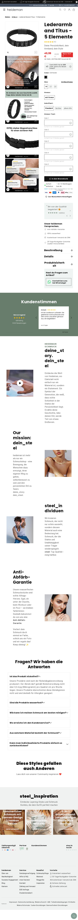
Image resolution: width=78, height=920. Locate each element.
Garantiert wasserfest (61, 873)
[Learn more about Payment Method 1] (46, 192)
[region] (54, 317)
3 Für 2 (14, 17)
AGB (48, 902)
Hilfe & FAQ (23, 877)
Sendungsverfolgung (27, 873)
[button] (4, 9)
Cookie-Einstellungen (38, 905)
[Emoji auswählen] (70, 123)
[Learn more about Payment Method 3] (54, 192)
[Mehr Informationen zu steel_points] (70, 66)
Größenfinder (67, 82)
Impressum (13, 902)
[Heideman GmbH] (14, 10)
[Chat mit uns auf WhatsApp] (74, 916)
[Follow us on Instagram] (66, 849)
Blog (3, 883)
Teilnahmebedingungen (59, 902)
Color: (46, 73)
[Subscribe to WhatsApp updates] (72, 849)
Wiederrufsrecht (41, 902)
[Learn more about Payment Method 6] (67, 192)
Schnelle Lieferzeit (59, 886)
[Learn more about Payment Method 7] (71, 192)
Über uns (5, 873)
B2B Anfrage (24, 890)
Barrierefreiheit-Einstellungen (57, 905)
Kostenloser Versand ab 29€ (64, 880)
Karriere (5, 886)
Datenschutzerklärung (26, 902)
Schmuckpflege (42, 873)
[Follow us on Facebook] (68, 849)
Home (7, 17)
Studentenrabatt (25, 893)
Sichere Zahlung (59, 883)
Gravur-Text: (49, 114)
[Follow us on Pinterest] (70, 849)
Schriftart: (48, 103)
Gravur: (47, 92)
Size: (46, 82)
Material (39, 877)
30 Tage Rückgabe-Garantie (64, 876)
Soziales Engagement (10, 880)
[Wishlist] (65, 9)
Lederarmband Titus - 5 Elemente (32, 17)
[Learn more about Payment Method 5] (63, 192)
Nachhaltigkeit (7, 877)
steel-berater (24, 880)
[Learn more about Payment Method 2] (50, 192)
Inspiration (40, 883)
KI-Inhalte (71, 902)
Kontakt (22, 883)
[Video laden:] (19, 383)
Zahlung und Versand (27, 886)
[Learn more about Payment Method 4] (59, 192)
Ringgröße (40, 880)
